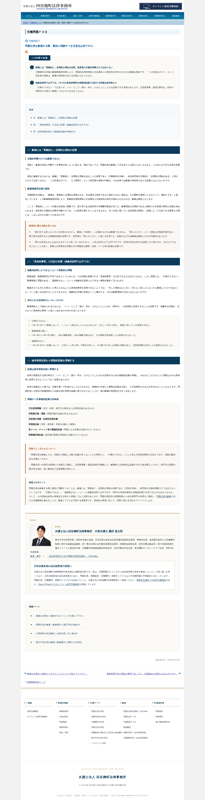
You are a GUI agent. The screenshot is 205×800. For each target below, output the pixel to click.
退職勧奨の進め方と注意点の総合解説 (106, 732)
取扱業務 (63, 721)
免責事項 (159, 716)
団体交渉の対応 (97, 727)
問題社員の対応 (97, 711)
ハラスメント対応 (98, 743)
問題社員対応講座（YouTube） (136, 711)
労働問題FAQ (110, 15)
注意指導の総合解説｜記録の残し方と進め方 (57, 633)
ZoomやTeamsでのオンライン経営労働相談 (58, 584)
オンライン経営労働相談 (37, 716)
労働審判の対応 (97, 721)
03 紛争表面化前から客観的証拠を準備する (54, 131)
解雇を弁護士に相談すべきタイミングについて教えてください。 (57, 673)
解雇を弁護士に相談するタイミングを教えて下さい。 (61, 615)
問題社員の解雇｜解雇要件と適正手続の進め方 (58, 624)
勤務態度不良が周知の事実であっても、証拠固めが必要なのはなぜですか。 (142, 673)
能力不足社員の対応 (99, 737)
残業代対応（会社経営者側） (135, 732)
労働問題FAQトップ (36, 682)
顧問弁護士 (63, 727)
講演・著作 (78, 15)
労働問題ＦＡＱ (37, 31)
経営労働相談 (94, 15)
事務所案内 (45, 15)
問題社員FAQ (126, 15)
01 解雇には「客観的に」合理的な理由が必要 (55, 117)
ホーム (29, 15)
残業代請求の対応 (98, 716)
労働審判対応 (159, 15)
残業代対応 (143, 15)
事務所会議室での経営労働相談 (151, 579)
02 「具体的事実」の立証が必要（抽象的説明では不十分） (61, 124)
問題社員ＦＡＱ (130, 716)
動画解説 (176, 15)
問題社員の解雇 (164, 496)
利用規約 (159, 711)
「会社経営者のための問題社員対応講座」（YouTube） (73, 555)
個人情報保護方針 (163, 721)
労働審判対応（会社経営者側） (136, 737)
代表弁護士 (61, 15)
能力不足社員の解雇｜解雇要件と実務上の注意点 (59, 642)
